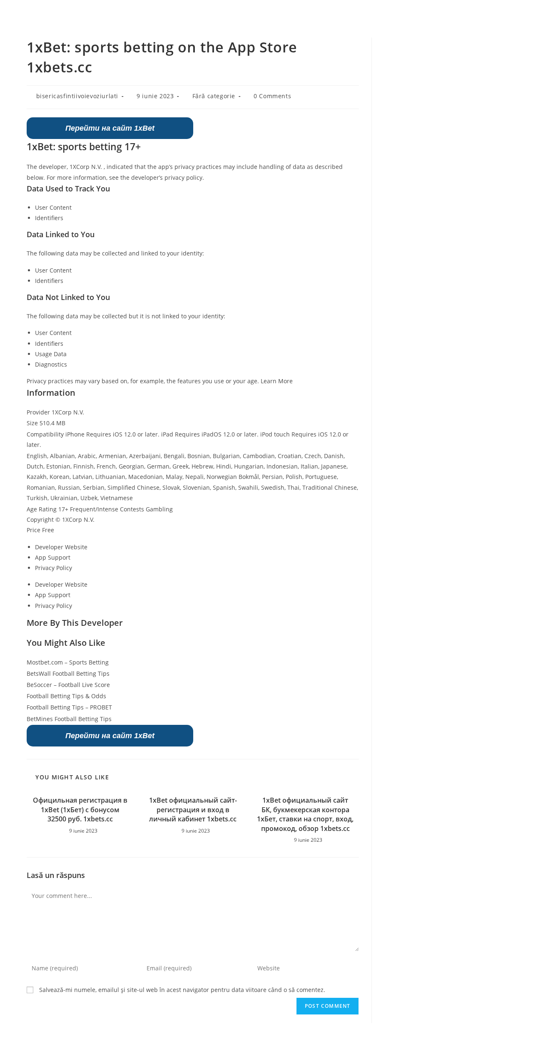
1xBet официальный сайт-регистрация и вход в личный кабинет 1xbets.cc (193, 809)
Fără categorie (213, 96)
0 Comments (272, 96)
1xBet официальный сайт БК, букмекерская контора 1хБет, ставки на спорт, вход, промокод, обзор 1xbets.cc (305, 814)
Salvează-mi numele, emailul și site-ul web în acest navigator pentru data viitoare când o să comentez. (182, 990)
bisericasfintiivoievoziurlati (77, 96)
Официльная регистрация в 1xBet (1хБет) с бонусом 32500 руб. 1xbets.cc (80, 809)
